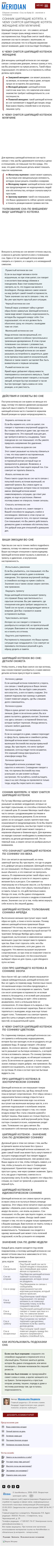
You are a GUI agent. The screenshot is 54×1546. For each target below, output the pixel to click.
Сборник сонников (10, 13)
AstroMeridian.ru (21, 1492)
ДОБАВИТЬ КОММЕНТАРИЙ (20, 1415)
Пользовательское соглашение (32, 1537)
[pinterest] (9, 1488)
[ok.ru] (13, 1488)
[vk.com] (4, 1488)
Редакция (6, 1537)
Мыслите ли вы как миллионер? (19, 1466)
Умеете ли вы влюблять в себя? (19, 1457)
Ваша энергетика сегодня (16, 1427)
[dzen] (18, 1488)
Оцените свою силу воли (16, 1475)
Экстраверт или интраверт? (17, 1471)
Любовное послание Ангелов (17, 1445)
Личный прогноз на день (15, 1431)
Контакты (15, 1537)
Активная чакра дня (14, 1436)
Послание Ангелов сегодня (17, 1440)
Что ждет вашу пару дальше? (18, 1462)
